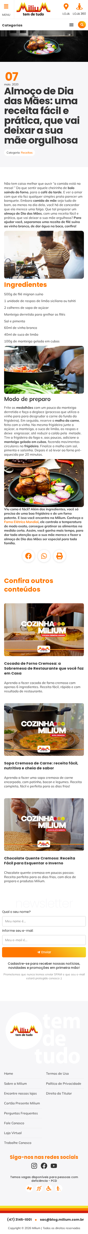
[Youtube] (54, 1166)
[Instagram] (34, 1166)
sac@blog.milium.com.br (62, 1219)
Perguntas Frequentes (21, 1113)
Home (8, 1073)
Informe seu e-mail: (17, 930)
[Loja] (66, 6)
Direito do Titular (59, 1093)
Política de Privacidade (63, 1083)
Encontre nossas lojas (20, 1093)
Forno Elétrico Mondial (21, 522)
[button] (7, 6)
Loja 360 (79, 14)
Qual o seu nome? (16, 911)
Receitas (27, 152)
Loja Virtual (13, 1133)
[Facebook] (44, 1166)
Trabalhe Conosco (17, 1143)
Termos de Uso (57, 1073)
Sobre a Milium (15, 1083)
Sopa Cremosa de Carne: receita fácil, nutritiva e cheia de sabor (41, 766)
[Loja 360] (79, 6)
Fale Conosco (14, 1123)
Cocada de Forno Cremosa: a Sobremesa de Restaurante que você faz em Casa (44, 668)
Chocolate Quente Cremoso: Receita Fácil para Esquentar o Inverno (39, 861)
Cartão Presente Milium (22, 1103)
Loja (66, 14)
